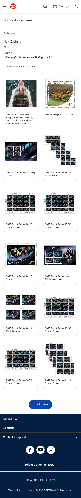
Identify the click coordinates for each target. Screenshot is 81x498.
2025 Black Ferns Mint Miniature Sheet (57, 278)
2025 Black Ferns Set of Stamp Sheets (58, 381)
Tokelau (9, 52)
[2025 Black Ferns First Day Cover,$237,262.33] (21, 151)
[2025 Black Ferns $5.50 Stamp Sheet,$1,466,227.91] (60, 203)
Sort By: (12, 66)
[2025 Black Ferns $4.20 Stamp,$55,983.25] (21, 255)
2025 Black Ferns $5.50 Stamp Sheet (58, 226)
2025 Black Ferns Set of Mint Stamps (19, 330)
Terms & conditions (20, 490)
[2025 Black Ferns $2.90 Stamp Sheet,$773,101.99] (60, 307)
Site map (51, 479)
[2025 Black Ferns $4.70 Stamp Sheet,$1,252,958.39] (21, 359)
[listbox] (32, 66)
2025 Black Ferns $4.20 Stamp (19, 278)
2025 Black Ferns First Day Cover (20, 174)
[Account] (76, 6)
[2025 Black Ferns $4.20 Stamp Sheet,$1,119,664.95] (21, 203)
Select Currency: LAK (39, 464)
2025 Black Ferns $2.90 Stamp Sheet (58, 330)
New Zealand (12, 41)
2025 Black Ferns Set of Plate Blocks (58, 174)
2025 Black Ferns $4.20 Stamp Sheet (19, 226)
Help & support (33, 479)
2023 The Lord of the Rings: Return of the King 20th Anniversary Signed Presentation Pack (19, 119)
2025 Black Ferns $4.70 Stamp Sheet (19, 381)
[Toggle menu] (4, 6)
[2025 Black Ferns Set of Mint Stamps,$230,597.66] (21, 307)
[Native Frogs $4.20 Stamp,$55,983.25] (60, 93)
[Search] (45, 6)
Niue (7, 47)
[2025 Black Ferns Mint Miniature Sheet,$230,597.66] (60, 255)
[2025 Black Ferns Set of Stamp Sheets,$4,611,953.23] (60, 359)
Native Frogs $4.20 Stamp (59, 114)
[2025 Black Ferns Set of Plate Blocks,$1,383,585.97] (60, 151)
